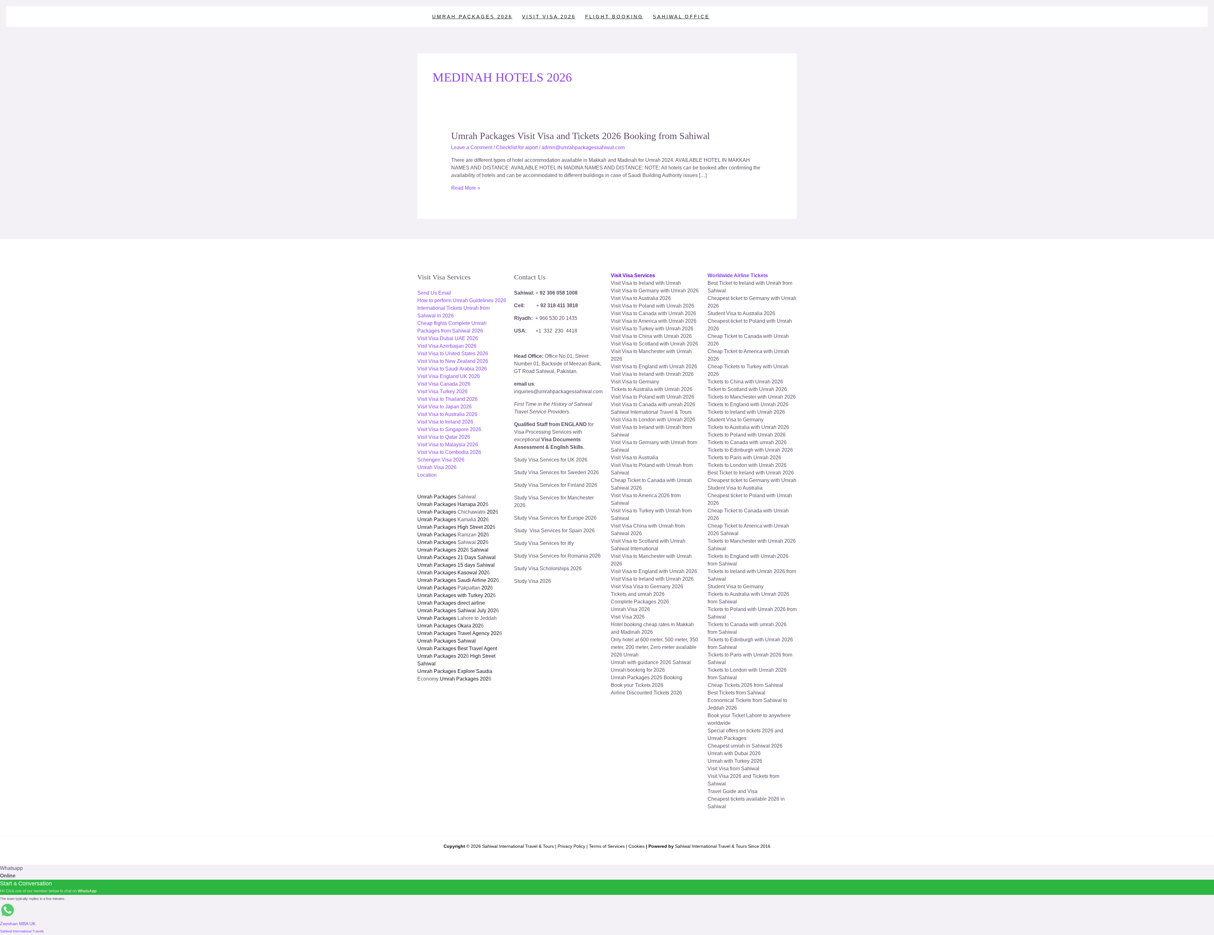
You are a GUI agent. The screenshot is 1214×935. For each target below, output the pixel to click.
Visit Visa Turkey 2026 (442, 391)
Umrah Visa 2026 (437, 467)
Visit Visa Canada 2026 (443, 384)
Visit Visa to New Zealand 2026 (452, 361)
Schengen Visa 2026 (440, 459)
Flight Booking (614, 16)
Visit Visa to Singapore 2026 (449, 429)
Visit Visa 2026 (549, 16)
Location (427, 475)
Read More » (465, 188)
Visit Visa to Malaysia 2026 (447, 444)
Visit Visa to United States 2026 (452, 353)
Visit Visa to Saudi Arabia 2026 (452, 368)
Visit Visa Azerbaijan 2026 (446, 346)
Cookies (636, 846)
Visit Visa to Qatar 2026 (443, 437)
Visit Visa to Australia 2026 (447, 414)
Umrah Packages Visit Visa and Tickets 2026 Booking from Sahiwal (580, 136)
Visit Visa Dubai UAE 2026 (447, 338)
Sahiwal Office (681, 16)
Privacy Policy (571, 846)
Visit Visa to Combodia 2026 (449, 452)
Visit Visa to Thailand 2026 (447, 399)
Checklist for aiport (517, 147)
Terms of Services (607, 846)
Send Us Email (434, 293)
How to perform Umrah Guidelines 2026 (461, 300)
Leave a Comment (471, 147)
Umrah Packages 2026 (472, 16)
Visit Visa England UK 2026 (448, 376)
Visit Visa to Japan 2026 (444, 406)
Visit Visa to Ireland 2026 (445, 422)
